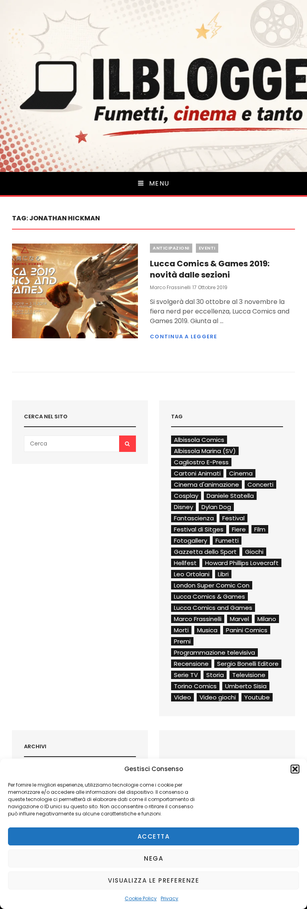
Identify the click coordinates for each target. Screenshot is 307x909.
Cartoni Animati (197, 473)
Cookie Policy (141, 898)
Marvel (239, 619)
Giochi (254, 551)
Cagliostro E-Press (201, 462)
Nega (153, 858)
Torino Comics (195, 686)
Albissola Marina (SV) (205, 451)
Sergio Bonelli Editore (248, 663)
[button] (295, 769)
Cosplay (186, 495)
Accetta (154, 836)
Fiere (239, 529)
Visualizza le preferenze (153, 880)
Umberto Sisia (246, 686)
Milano (266, 619)
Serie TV (186, 675)
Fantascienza (194, 518)
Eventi (207, 248)
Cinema (241, 473)
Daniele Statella (230, 495)
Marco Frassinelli (170, 287)
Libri (223, 574)
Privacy (169, 898)
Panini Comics (246, 630)
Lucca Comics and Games (213, 607)
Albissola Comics (199, 440)
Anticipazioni (171, 248)
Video (182, 697)
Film (259, 529)
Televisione (248, 675)
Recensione (191, 663)
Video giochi (217, 697)
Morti (181, 630)
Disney (183, 507)
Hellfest (185, 563)
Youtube (257, 697)
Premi (182, 641)
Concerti (260, 484)
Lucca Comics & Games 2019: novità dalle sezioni (209, 269)
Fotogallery (190, 540)
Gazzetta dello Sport (205, 551)
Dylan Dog (216, 507)
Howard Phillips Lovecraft (242, 563)
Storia (215, 675)
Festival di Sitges (198, 529)
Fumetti (227, 540)
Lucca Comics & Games (209, 596)
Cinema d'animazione (206, 484)
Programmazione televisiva (214, 652)
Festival (233, 518)
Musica (207, 630)
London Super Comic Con (211, 585)
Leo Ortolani (191, 574)
